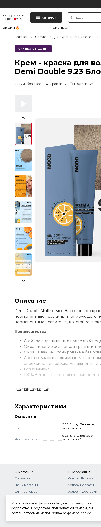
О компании (24, 478)
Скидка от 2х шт (33, 48)
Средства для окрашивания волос (64, 37)
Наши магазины (27, 485)
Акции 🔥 (11, 27)
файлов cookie (79, 513)
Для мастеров (26, 491)
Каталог (21, 37)
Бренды (60, 27)
